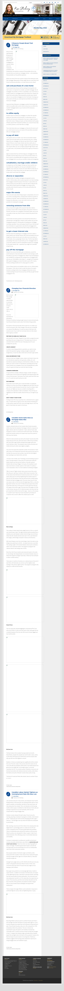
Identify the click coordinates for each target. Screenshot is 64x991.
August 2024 (45, 88)
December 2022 (45, 136)
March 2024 (45, 99)
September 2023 (46, 115)
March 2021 (45, 193)
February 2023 (45, 131)
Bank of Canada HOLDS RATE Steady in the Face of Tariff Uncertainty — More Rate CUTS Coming (50, 59)
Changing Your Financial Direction (24, 288)
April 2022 (45, 158)
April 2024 (45, 96)
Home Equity (6, 964)
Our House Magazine (37, 967)
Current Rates (6, 968)
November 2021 (45, 171)
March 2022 (45, 161)
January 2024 (45, 104)
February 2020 (45, 228)
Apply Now (6, 967)
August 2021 (45, 179)
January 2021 (45, 198)
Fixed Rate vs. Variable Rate (23, 963)
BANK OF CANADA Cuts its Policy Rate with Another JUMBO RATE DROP (50, 63)
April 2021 (45, 190)
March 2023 (45, 128)
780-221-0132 (51, 967)
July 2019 (44, 236)
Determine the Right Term (23, 965)
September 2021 (46, 177)
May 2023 (44, 123)
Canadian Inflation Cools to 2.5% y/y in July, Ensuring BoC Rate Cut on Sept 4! (50, 71)
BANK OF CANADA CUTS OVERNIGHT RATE (50, 74)
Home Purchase (26, 18)
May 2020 (44, 220)
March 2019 (45, 238)
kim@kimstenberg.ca (53, 966)
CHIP (19, 973)
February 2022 (45, 163)
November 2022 (45, 139)
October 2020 (45, 206)
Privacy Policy (41, 980)
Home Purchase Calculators (23, 969)
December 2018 (45, 244)
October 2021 (45, 174)
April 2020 (45, 222)
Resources (34, 963)
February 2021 (45, 195)
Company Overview (37, 958)
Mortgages (14, 18)
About (50, 18)
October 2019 (45, 230)
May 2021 (44, 187)
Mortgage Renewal (7, 963)
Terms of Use (35, 980)
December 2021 (45, 169)
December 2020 (45, 201)
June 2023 (45, 120)
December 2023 (45, 107)
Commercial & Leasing (36, 962)
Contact (57, 18)
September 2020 (46, 209)
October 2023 (45, 112)
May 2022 (44, 155)
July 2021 (44, 182)
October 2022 (45, 142)
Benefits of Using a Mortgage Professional (10, 960)
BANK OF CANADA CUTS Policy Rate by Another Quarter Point (49, 67)
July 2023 (44, 118)
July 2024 (44, 91)
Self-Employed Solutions (22, 968)
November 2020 (45, 203)
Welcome (6, 18)
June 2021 (45, 185)
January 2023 (45, 134)
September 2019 (46, 233)
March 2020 (45, 225)
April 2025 (45, 80)
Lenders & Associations (36, 964)
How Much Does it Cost (7, 962)
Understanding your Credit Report (24, 964)
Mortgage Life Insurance (8, 965)
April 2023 (45, 126)
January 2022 (45, 166)
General (44, 46)
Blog (44, 18)
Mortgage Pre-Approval (22, 962)
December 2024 (45, 83)
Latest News (15, 421)
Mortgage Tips (16, 47)
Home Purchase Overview (22, 960)
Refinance (37, 18)
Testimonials (35, 960)
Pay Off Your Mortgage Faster (23, 967)
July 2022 (44, 150)
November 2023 (45, 110)
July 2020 (44, 214)
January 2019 (45, 241)
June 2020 (45, 217)
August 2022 (45, 147)
